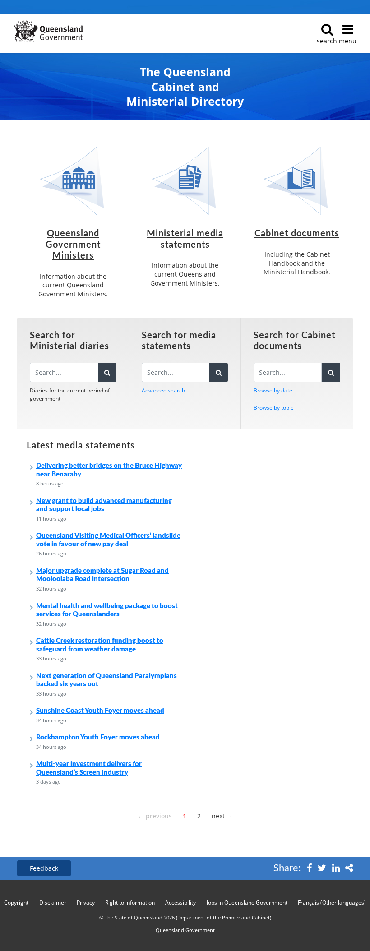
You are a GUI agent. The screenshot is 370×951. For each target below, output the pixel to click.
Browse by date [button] (273, 390)
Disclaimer (52, 902)
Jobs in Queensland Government (247, 902)
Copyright (16, 902)
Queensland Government (185, 930)
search (327, 41)
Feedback (44, 868)
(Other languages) (332, 902)
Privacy (86, 902)
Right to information (130, 902)
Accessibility (180, 902)
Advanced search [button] (163, 390)
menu (347, 41)
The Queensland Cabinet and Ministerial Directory (185, 87)
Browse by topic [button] (273, 407)
